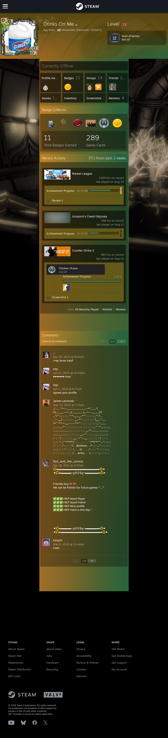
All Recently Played (87, 309)
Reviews (121, 309)
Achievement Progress (60, 190)
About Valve (53, 649)
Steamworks (15, 662)
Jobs (49, 655)
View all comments (54, 341)
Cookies (81, 669)
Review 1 (57, 200)
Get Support (119, 662)
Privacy (80, 649)
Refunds (81, 676)
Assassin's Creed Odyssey (89, 216)
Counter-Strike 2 (83, 250)
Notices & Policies (87, 662)
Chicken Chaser (68, 268)
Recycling (52, 669)
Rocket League (82, 173)
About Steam (16, 649)
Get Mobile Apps (122, 655)
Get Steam (118, 649)
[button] (136, 24)
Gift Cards (14, 676)
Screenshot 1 (60, 297)
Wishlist (107, 309)
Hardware (52, 662)
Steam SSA (15, 655)
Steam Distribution (19, 669)
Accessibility (84, 655)
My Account (119, 669)
